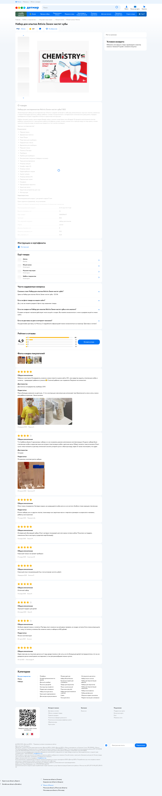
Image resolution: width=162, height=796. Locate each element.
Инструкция (25, 247)
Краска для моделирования (47, 694)
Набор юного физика (87, 690)
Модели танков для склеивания (90, 698)
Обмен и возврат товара (55, 713)
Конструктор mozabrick (47, 687)
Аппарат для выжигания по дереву (47, 679)
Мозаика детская (65, 676)
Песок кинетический (67, 687)
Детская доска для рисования (48, 696)
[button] (142, 14)
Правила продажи (53, 715)
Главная (17, 20)
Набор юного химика (87, 678)
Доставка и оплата (53, 711)
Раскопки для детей (45, 684)
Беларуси (27, 746)
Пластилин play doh (66, 689)
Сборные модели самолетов (89, 695)
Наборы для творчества (88, 684)
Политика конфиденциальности (57, 717)
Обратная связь (52, 722)
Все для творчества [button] (24, 676)
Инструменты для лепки (88, 676)
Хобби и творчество (29, 20)
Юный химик (60, 20)
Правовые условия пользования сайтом (44, 744)
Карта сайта (51, 724)
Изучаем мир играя (45, 20)
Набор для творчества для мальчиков (88, 687)
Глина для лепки (65, 698)
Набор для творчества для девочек (88, 681)
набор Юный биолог (67, 678)
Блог (115, 715)
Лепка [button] (20, 679)
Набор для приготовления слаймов (68, 692)
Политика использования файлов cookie (60, 720)
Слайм (62, 695)
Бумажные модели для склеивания (67, 681)
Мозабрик (43, 676)
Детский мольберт (45, 682)
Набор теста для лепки (46, 691)
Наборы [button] (20, 681)
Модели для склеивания (47, 689)
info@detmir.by (37, 753)
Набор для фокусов (87, 693)
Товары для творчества (67, 684)
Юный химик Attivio (73, 20)
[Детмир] (27, 7)
